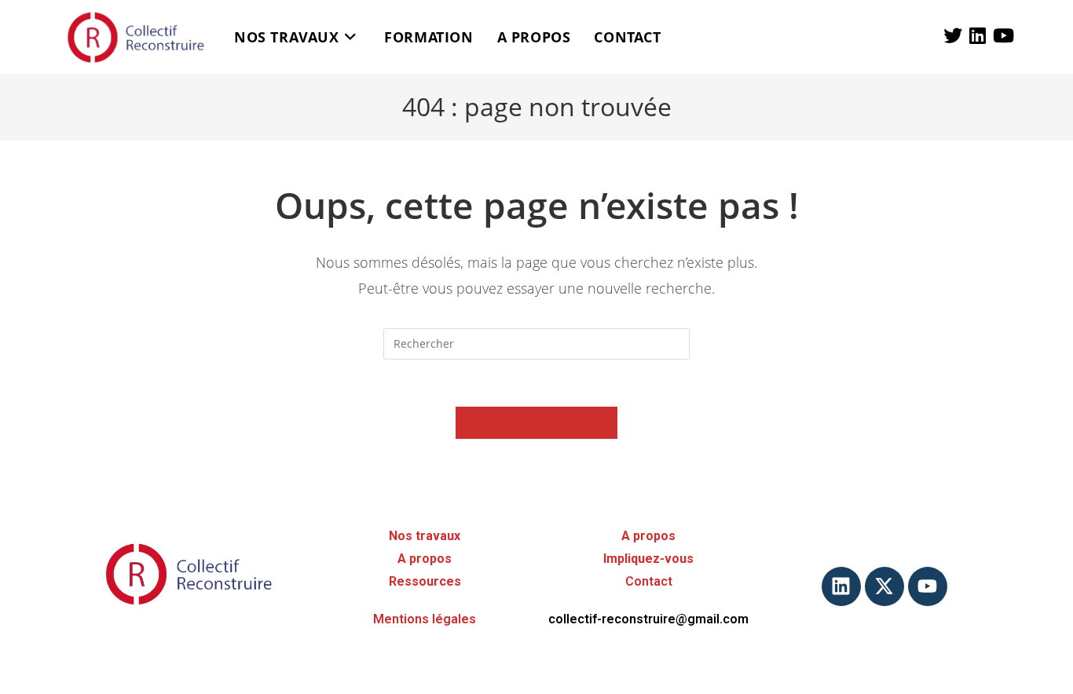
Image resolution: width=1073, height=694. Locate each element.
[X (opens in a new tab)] (952, 35)
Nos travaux (424, 535)
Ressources (425, 581)
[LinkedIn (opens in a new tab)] (977, 35)
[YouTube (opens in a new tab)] (1003, 35)
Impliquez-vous (648, 558)
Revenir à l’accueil (537, 422)
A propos (424, 558)
